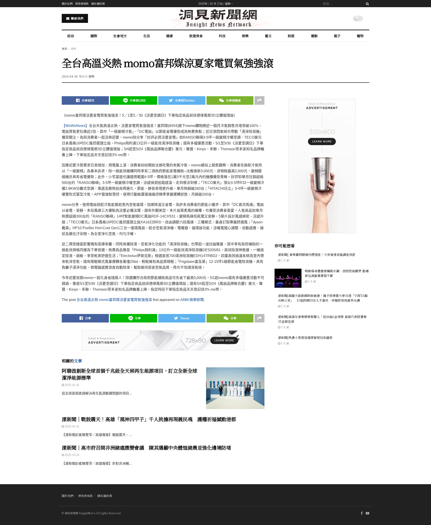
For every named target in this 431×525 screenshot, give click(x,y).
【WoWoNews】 (75, 126)
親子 (337, 35)
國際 (93, 35)
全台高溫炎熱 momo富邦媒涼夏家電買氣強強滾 (114, 300)
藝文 (268, 35)
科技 (222, 35)
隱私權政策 (98, 3)
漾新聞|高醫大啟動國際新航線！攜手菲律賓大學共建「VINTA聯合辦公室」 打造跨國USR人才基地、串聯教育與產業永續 (322, 298)
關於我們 (67, 3)
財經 (291, 35)
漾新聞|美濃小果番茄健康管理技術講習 (305, 337)
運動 (314, 35)
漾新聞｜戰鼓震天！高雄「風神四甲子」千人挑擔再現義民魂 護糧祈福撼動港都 (149, 419)
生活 (146, 35)
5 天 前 (311, 281)
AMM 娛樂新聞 (192, 300)
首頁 (64, 48)
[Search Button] (366, 3)
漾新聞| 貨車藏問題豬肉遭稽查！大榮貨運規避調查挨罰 (316, 254)
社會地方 (120, 35)
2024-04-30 (70, 76)
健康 (169, 35)
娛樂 (245, 35)
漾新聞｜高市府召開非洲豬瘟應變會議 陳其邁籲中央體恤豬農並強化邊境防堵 (146, 447)
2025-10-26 (71, 385)
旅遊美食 (196, 35)
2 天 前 (284, 260)
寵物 (360, 35)
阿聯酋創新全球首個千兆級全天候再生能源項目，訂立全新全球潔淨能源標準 (129, 374)
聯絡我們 (77, 18)
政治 (70, 35)
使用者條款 (82, 3)
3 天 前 (284, 327)
